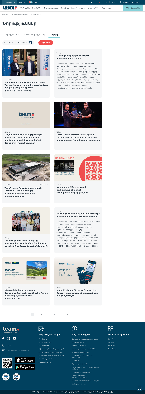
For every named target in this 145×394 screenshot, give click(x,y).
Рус (106, 2)
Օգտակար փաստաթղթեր (82, 372)
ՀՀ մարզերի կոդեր (79, 384)
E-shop (34, 2)
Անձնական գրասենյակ (131, 2)
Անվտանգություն (78, 342)
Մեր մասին (43, 339)
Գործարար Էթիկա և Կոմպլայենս (51, 355)
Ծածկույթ (75, 360)
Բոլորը (54, 35)
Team (9, 8)
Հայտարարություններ (35, 35)
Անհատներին (10, 2)
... (30, 42)
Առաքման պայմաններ (80, 352)
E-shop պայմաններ (79, 345)
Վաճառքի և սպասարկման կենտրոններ (82, 356)
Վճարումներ (135, 8)
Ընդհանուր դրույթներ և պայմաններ (85, 339)
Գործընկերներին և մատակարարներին (79, 376)
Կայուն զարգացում (46, 359)
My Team (111, 342)
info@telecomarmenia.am (18, 350)
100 (9, 346)
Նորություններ (12, 35)
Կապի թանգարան (46, 342)
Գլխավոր (5, 14)
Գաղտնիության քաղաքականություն (85, 381)
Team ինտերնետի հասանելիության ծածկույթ (85, 368)
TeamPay (111, 345)
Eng (113, 2)
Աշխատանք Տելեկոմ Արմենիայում (51, 349)
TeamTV (111, 339)
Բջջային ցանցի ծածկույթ (81, 364)
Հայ (98, 2)
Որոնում (46, 43)
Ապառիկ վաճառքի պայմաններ (84, 349)
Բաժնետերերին (45, 362)
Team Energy (112, 349)
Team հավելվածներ (118, 335)
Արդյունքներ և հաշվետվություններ (51, 352)
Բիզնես (22, 2)
